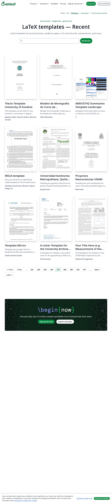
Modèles (74, 13)
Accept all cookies (101, 498)
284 (38, 269)
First (10, 269)
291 (84, 269)
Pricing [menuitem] (63, 4)
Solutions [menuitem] (44, 4)
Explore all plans (65, 321)
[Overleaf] (8, 3)
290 (77, 269)
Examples (85, 13)
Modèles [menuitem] (54, 4)
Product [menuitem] (33, 4)
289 (71, 269)
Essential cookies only (84, 498)
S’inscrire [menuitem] (91, 4)
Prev (19, 269)
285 (45, 269)
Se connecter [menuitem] (104, 4)
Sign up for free (46, 321)
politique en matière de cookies (25, 500)
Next (97, 269)
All (68, 13)
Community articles (99, 13)
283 (32, 269)
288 (64, 269)
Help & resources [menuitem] (75, 4)
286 (51, 269)
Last (10, 275)
